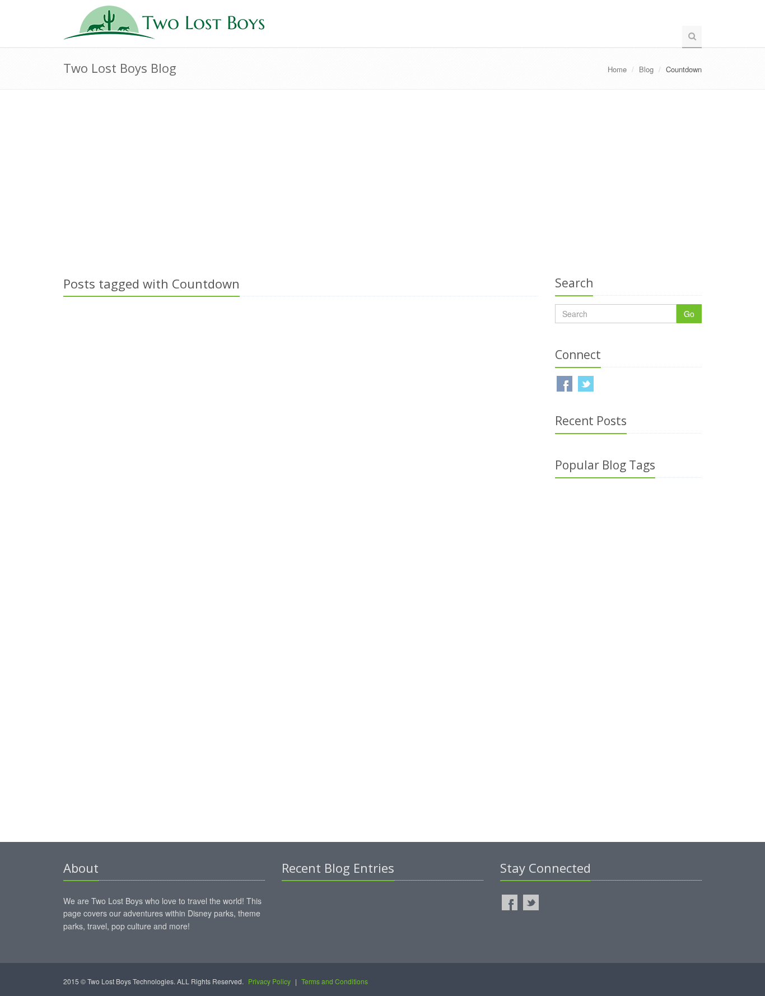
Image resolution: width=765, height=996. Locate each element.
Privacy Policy (269, 981)
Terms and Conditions (334, 981)
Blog (646, 69)
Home (617, 69)
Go (689, 313)
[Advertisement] (382, 179)
